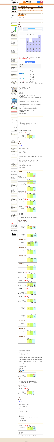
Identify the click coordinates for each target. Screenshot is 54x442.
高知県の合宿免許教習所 (13, 61)
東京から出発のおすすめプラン (13, 68)
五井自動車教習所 (12, 149)
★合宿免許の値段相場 (13, 83)
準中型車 (13, 18)
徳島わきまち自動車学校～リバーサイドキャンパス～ (14, 202)
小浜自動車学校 (12, 163)
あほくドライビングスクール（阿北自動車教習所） (14, 200)
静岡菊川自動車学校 (13, 178)
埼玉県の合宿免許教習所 (13, 43)
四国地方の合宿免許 (13, 58)
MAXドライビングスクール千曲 (13, 165)
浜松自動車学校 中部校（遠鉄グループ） (14, 174)
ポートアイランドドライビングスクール (14, 186)
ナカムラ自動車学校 (13, 217)
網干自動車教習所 (12, 190)
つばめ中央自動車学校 (13, 154)
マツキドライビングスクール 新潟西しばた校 (14, 153)
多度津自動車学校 (12, 206)
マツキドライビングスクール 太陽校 (14, 123)
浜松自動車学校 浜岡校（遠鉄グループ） (14, 171)
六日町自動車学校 (12, 155)
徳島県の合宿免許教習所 (13, 59)
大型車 (12, 21)
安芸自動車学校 (12, 208)
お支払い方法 (20, 370)
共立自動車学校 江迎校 (13, 214)
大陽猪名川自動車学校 (13, 192)
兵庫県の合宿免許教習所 (13, 185)
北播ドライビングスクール (13, 189)
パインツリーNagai (21, 78)
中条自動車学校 (12, 156)
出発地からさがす (13, 67)
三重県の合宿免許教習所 (13, 52)
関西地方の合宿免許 (13, 53)
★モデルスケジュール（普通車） (14, 81)
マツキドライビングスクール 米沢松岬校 (14, 130)
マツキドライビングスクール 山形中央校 (14, 122)
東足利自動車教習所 (13, 141)
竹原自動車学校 (12, 198)
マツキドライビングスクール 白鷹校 (14, 126)
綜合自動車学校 (12, 177)
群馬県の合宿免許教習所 (13, 42)
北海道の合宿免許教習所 (13, 35)
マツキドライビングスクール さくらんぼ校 (14, 119)
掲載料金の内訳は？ (23, 370)
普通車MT (20, 30)
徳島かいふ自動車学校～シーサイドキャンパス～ (14, 203)
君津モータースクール (13, 150)
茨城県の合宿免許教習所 (13, 134)
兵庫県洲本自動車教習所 (13, 191)
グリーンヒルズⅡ (20, 73)
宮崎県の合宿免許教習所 (13, 215)
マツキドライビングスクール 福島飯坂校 (14, 133)
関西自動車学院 (12, 205)
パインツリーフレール (21, 75)
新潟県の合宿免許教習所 (13, 151)
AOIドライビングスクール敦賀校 (14, 162)
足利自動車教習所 (12, 140)
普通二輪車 (13, 15)
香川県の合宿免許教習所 (13, 60)
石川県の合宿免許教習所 (13, 157)
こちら (38, 83)
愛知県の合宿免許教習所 (13, 51)
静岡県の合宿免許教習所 (13, 50)
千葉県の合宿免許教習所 (13, 44)
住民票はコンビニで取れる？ (13, 94)
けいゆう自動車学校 (13, 216)
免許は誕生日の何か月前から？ (13, 93)
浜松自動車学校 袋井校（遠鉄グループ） (14, 173)
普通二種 (16, 18)
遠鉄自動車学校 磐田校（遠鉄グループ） (14, 176)
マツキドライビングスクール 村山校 (14, 120)
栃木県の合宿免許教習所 (13, 41)
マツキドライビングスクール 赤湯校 (14, 129)
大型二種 (16, 21)
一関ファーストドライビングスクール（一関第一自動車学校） (14, 115)
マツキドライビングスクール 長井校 (14, 127)
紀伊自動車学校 (12, 184)
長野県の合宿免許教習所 (13, 164)
